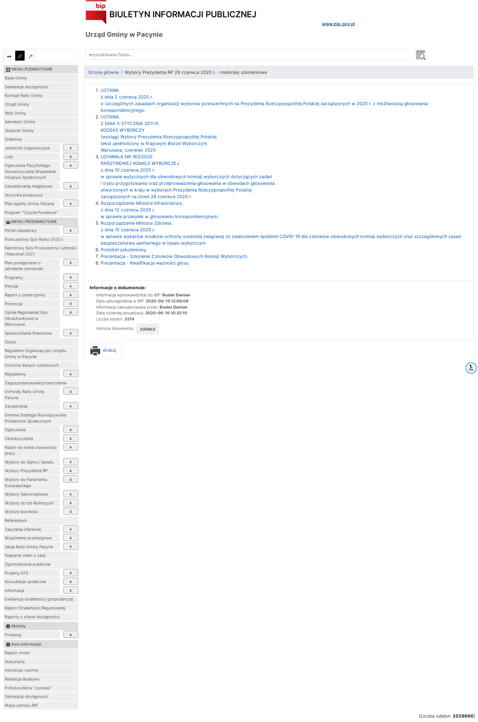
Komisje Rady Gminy (24, 95)
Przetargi (13, 634)
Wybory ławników (21, 511)
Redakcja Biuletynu (22, 679)
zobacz (147, 329)
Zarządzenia (16, 406)
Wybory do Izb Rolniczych (29, 503)
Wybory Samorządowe (26, 494)
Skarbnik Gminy (19, 130)
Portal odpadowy (21, 230)
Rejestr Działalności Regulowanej (35, 607)
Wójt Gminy (15, 113)
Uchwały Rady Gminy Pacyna (25, 394)
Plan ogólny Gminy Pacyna (29, 203)
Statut (10, 342)
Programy (14, 277)
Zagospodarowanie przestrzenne (35, 383)
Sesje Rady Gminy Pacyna (29, 546)
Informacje (14, 590)
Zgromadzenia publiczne (27, 564)
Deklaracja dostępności (26, 86)
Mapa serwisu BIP (21, 705)
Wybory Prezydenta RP (26, 470)
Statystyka (15, 661)
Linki (9, 156)
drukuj (109, 350)
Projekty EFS (16, 573)
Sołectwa (13, 139)
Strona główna (103, 72)
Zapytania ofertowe (23, 529)
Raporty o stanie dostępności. (33, 616)
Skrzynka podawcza (24, 195)
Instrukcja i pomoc (22, 670)
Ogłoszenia (15, 429)
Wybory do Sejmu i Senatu (29, 462)
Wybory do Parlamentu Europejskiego (26, 482)
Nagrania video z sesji (25, 555)
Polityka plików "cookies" (28, 687)
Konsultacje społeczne (25, 581)
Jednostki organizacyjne (27, 148)
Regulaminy (15, 374)
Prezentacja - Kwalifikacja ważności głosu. (145, 263)
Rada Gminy (16, 78)
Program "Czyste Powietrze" (31, 212)
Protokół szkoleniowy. (124, 249)
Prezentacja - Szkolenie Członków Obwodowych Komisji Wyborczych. (174, 256)
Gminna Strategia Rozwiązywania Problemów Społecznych (35, 418)
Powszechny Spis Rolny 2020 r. (34, 239)
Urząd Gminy (17, 104)
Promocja (13, 303)
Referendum (16, 520)
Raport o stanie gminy (25, 295)
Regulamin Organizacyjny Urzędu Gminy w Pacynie (35, 353)
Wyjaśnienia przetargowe (28, 537)
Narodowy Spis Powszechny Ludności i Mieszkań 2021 (41, 250)
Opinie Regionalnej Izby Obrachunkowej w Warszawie (26, 318)
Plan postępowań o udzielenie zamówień (24, 265)
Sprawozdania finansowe (28, 333)
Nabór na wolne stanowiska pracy (30, 450)
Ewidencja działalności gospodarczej (39, 599)
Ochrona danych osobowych (32, 365)
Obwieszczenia (19, 438)
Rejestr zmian (17, 652)
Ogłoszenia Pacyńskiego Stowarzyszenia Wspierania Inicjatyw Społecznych (30, 171)
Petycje (11, 286)
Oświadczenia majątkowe (28, 186)
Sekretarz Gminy (20, 121)
